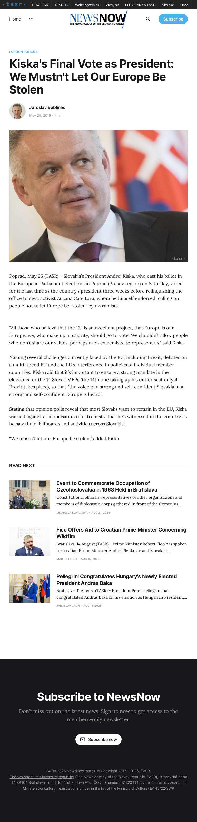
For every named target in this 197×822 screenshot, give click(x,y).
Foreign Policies (23, 52)
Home (15, 19)
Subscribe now (102, 739)
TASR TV (62, 5)
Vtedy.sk (112, 5)
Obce (184, 5)
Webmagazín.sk (87, 5)
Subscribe (173, 19)
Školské (168, 5)
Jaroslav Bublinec (47, 107)
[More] (31, 19)
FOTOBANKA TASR (140, 5)
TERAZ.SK (40, 5)
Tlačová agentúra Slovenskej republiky (42, 777)
